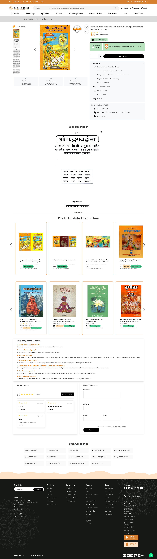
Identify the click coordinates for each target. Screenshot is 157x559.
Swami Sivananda (70, 264)
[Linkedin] (138, 488)
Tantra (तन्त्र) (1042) (52, 450)
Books (31, 19)
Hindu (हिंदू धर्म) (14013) (30, 450)
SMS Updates (109, 514)
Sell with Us (109, 494)
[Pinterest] (132, 488)
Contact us (138, 1)
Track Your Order (110, 504)
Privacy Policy (122, 426)
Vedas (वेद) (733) (74, 450)
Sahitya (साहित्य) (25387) (121, 457)
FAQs (87, 491)
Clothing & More (53, 498)
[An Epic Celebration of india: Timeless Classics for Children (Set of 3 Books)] (98, 257)
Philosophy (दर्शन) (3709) (53, 463)
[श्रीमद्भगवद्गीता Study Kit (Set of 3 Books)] (64, 257)
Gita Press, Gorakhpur (112, 67)
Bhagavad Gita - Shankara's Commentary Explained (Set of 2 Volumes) (29, 321)
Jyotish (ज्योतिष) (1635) (30, 457)
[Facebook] (125, 488)
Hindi (36, 19)
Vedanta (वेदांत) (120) (97, 463)
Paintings (50, 501)
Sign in (129, 1)
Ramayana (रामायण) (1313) (76, 457)
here (59, 373)
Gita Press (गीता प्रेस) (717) (99, 457)
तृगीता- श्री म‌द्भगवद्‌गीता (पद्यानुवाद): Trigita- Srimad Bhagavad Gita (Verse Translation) (130, 321)
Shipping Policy (71, 498)
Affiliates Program (111, 501)
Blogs (88, 498)
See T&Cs (29, 84)
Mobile (105, 415)
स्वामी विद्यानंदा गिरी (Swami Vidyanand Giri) (130, 264)
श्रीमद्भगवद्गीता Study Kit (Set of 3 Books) (64, 260)
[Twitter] (128, 488)
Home (25, 19)
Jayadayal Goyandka (59, 264)
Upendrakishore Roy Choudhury (97, 264)
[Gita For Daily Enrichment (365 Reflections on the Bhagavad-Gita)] (64, 317)
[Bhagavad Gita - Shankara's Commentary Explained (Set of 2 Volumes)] (31, 317)
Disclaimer (70, 488)
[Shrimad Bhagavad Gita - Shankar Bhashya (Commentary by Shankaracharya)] (16, 33)
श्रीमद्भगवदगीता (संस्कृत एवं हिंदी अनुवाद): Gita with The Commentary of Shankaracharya (131, 261)
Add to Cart (123, 56)
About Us (89, 488)
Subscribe (38, 489)
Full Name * (86, 404)
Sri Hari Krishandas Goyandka (113, 71)
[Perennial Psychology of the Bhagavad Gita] (98, 317)
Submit (91, 430)
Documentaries (91, 501)
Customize (108, 491)
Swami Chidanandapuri (27, 325)
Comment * (86, 389)
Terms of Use (114, 426)
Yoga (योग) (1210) (51, 457)
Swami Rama (91, 323)
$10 (97, 47)
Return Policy (71, 491)
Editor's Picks (90, 511)
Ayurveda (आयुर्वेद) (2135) (98, 450)
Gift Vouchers (109, 508)
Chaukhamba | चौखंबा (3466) (122, 450)
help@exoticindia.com (102, 368)
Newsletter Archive (92, 494)
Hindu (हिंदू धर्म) (44, 19)
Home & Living (52, 504)
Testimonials (90, 504)
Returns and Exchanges (105, 112)
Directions (126, 511)
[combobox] (82, 8)
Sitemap (108, 511)
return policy (136, 357)
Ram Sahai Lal (125, 323)
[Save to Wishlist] (86, 27)
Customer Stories (92, 508)
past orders (73, 373)
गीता (51, 19)
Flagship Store (128, 503)
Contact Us (109, 488)
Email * (85, 415)
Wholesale (108, 498)
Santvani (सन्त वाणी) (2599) (77, 463)
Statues (49, 488)
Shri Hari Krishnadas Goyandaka (30, 264)
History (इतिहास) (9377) (31, 463)
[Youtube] (141, 488)
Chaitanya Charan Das (60, 323)
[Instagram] (135, 488)
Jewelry (49, 494)
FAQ (146, 1)
